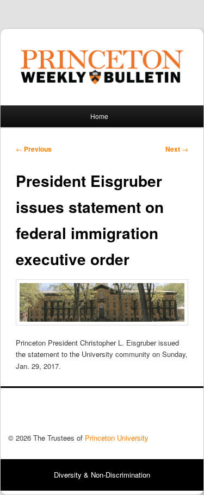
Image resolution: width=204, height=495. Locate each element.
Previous (34, 149)
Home (99, 116)
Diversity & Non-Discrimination (102, 474)
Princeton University (155, 413)
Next (176, 149)
